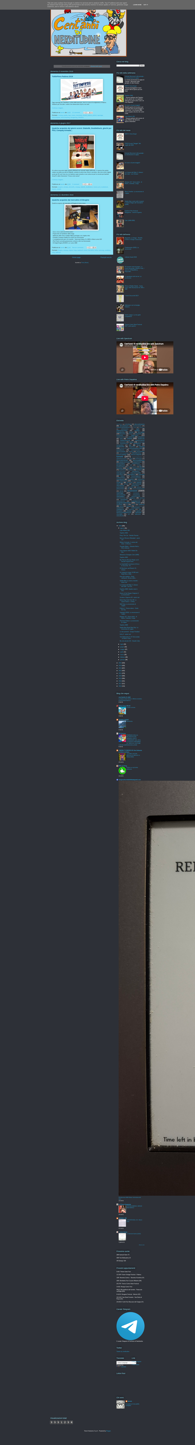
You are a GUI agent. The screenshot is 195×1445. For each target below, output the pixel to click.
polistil (94, 115)
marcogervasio (120, 473)
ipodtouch (80, 250)
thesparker (119, 511)
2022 (120, 670)
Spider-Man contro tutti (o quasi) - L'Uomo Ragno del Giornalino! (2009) (134, 202)
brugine (60, 250)
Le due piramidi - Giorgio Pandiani (130, 631)
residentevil (104, 187)
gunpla (65, 115)
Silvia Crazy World (124, 706)
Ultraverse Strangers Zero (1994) (129, 554)
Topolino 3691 (124, 557)
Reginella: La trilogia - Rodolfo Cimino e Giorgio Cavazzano (133, 238)
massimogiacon (135, 476)
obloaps (126, 484)
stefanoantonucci (138, 506)
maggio (122, 649)
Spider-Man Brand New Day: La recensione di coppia (129, 628)
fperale (130, 1401)
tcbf (140, 509)
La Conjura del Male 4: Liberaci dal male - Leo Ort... (129, 585)
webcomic (138, 514)
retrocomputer (56, 117)
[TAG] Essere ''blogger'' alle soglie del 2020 (133, 144)
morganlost (130, 479)
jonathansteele (120, 466)
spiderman (141, 504)
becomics (123, 434)
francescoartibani (121, 454)
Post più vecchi (106, 257)
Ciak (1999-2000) (130, 220)
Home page (76, 257)
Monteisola (129, 721)
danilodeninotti (124, 443)
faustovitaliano (140, 451)
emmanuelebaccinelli (136, 448)
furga (75, 250)
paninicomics (135, 485)
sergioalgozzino (135, 501)
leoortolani (119, 468)
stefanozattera (135, 508)
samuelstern (124, 499)
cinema (129, 438)
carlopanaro (141, 437)
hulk (131, 465)
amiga (134, 427)
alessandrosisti (124, 426)
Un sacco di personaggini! (132, 105)
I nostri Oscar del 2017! (132, 295)
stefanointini (120, 508)
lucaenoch (122, 470)
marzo (122, 654)
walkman (58, 252)
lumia (85, 250)
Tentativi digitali (124, 719)
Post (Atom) (84, 262)
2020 (120, 676)
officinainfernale (136, 484)
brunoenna (139, 434)
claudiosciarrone (140, 440)
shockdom (119, 504)
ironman (139, 465)
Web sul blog (123, 766)
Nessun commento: (78, 247)
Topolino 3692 (129, 95)
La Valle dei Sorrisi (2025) (133, 1233)
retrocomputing (65, 117)
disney (139, 445)
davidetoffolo (120, 445)
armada (65, 187)
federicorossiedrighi (124, 453)
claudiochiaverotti (125, 440)
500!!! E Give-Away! (131, 86)
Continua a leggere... (58, 108)
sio (127, 504)
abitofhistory (119, 424)
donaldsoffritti (120, 446)
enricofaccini (120, 450)
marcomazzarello (136, 473)
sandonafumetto (137, 499)
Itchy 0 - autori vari (125, 634)
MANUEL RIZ (123, 1218)
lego (69, 115)
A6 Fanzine (122, 733)
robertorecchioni (121, 498)
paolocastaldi (120, 487)
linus (127, 468)
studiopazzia (120, 509)
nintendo (138, 482)
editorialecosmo (123, 448)
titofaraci (129, 511)
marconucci (119, 474)
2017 (120, 683)
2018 (120, 681)
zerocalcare (119, 515)
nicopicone (119, 482)
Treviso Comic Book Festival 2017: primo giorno (133, 325)
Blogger (108, 1431)
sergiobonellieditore (123, 503)
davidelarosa (137, 443)
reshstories (136, 493)
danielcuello (141, 442)
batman (131, 432)
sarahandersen (120, 501)
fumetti (119, 456)
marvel (95, 187)
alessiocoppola (137, 425)
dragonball (132, 446)
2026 (120, 526)
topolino (138, 511)
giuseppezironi (120, 465)
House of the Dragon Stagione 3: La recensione (129, 594)
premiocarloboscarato (138, 488)
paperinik (130, 487)
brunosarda (119, 435)
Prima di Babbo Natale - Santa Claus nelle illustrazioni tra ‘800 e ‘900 (134, 287)
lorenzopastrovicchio (138, 468)
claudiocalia (141, 438)
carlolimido (131, 437)
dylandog (142, 446)
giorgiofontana (137, 462)
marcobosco (135, 471)
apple (137, 429)
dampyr (131, 442)
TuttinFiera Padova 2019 (62, 76)
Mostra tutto (142, 1244)
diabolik (83, 187)
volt (129, 514)
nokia (96, 250)
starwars (128, 506)
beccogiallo (141, 432)
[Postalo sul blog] (86, 113)
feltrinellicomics (136, 453)
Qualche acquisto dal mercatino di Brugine (70, 200)
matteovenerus (120, 477)
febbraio (122, 657)
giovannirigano (120, 463)
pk (128, 489)
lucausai (130, 470)
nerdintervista (123, 481)
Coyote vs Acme (130, 707)
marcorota (142, 474)
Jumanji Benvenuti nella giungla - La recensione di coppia (134, 77)
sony (53, 252)
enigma (71, 250)
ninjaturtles (130, 482)
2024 (120, 665)
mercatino (91, 250)
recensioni (132, 491)
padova (90, 115)
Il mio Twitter (135, 1364)
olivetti (85, 115)
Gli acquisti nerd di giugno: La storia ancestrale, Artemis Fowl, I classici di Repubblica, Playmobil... (134, 269)
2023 (120, 668)
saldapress (132, 498)
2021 (120, 673)
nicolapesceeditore (136, 480)
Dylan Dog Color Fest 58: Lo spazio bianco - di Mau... (128, 600)
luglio (122, 644)
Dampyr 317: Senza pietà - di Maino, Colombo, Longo (133, 182)
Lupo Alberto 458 (130, 116)
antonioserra (124, 429)
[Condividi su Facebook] (90, 113)
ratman (121, 491)
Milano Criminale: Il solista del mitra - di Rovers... (128, 543)
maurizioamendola (136, 477)
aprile (122, 652)
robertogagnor (120, 496)
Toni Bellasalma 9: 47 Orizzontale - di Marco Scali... (130, 637)
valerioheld (138, 512)
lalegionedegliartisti (132, 466)
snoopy (133, 504)
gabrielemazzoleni (121, 458)
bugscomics (134, 435)
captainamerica (120, 437)
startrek (121, 506)
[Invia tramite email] (84, 113)
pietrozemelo (120, 489)
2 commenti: (76, 184)
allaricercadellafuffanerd (123, 427)
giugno (122, 647)
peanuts (139, 487)
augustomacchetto (121, 430)
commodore (122, 442)
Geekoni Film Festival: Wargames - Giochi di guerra (133, 211)
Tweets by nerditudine (122, 1351)
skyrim (54, 189)
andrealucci (142, 427)
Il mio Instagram (136, 1361)
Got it (146, 4)
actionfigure (128, 424)
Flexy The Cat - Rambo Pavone (129, 535)
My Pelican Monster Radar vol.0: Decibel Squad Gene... (129, 560)
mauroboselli (120, 479)
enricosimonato (135, 450)
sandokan (107, 250)
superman (131, 509)
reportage (100, 115)
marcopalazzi (131, 474)
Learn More (137, 4)
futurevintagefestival (137, 456)
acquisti (60, 187)
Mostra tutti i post (96, 66)
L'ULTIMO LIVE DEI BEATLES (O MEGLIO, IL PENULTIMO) (133, 755)
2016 (120, 686)
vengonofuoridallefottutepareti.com (130, 779)
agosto (122, 528)
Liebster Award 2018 (131, 257)
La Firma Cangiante (125, 1204)
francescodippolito (136, 454)
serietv (137, 503)
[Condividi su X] (88, 113)
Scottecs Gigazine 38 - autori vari (129, 597)
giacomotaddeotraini (139, 460)
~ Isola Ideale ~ (123, 1232)
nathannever (141, 479)
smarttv (59, 189)
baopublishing (120, 432)
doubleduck (89, 187)
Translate (123, 1366)
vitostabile (119, 514)
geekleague (138, 458)
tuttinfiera (81, 117)
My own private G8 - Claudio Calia (130, 641)
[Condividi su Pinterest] (92, 113)
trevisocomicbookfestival (123, 512)
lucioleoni (139, 470)
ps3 (99, 187)
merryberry (79, 115)
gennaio (122, 659)
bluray (130, 433)
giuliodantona (136, 463)
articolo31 (71, 187)
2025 (120, 663)
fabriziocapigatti (120, 451)
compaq (60, 115)
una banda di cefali (125, 697)
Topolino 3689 (124, 625)
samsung (101, 250)
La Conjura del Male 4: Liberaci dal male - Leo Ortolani (134, 173)
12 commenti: (76, 112)
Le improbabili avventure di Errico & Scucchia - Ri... (129, 564)
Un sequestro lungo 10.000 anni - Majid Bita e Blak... (129, 573)
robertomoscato (135, 496)
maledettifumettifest (121, 471)
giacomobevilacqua (122, 460)
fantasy (131, 451)
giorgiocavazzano (124, 462)
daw (130, 445)
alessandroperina (140, 424)
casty (121, 438)
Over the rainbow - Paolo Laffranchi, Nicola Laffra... (128, 577)
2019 (120, 678)
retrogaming (73, 117)
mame (73, 115)
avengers (137, 430)
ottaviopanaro (120, 485)
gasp (131, 458)
